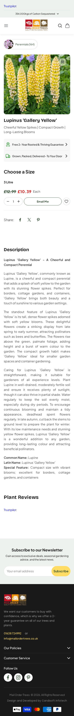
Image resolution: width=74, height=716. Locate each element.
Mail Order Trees (19, 694)
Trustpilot (10, 6)
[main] (37, 286)
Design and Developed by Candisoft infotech (37, 701)
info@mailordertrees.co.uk (21, 638)
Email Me (43, 201)
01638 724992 (12, 633)
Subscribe (61, 571)
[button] (6, 25)
